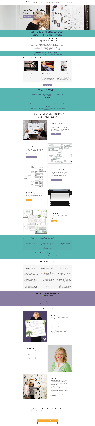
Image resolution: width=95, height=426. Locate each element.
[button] (35, 2)
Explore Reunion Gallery (31, 156)
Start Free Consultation (47, 420)
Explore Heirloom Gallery (56, 133)
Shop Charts (54, 221)
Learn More (29, 199)
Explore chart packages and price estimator (48, 257)
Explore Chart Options (27, 16)
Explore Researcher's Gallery (56, 179)
